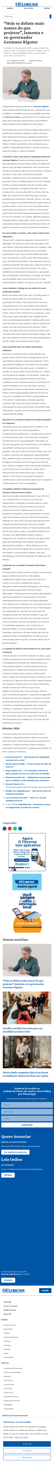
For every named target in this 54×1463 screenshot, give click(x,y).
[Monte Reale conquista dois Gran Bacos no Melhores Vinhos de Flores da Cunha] (27, 1052)
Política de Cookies (21, 1437)
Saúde (6, 1353)
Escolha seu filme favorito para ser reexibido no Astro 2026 (23, 1030)
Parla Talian (8, 1380)
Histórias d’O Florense (12, 1401)
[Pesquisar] (50, 16)
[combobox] (26, 16)
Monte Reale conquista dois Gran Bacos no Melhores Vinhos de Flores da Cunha (25, 1074)
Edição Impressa (10, 1310)
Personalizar (27, 1451)
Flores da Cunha (10, 1325)
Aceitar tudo (27, 1444)
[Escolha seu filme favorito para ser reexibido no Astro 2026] (27, 1008)
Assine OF (7, 1314)
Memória (7, 1376)
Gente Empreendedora (12, 1372)
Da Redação (8, 1405)
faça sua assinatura (9, 1274)
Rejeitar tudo (27, 1457)
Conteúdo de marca (11, 1396)
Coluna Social (9, 1384)
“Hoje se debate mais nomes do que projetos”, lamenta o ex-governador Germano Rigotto (23, 984)
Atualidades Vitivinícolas (13, 1368)
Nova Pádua (8, 1329)
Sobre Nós (7, 1302)
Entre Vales (8, 1388)
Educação (7, 1345)
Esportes (7, 1349)
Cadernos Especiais (11, 1337)
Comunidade (8, 1357)
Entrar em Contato (10, 1306)
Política (6, 1333)
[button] (5, 829)
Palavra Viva (8, 1392)
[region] (27, 1440)
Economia (7, 1341)
